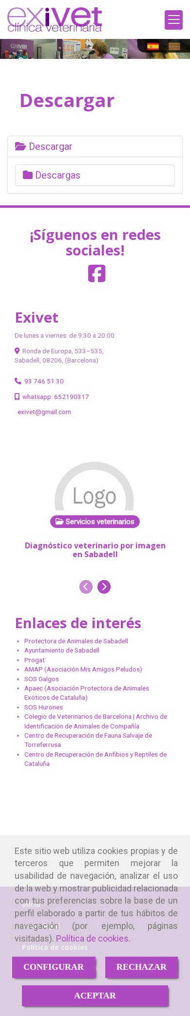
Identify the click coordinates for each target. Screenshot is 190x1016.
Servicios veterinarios (99, 521)
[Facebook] (97, 278)
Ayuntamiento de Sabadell (61, 650)
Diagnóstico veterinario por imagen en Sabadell (95, 550)
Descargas (56, 175)
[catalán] (177, 46)
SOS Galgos (41, 679)
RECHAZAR (141, 967)
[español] (155, 46)
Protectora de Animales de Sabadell (76, 641)
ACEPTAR (95, 995)
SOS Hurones (43, 707)
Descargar (49, 146)
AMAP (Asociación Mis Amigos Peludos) (83, 669)
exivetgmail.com (44, 412)
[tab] (95, 146)
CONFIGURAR (53, 967)
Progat (34, 660)
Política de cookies (92, 938)
